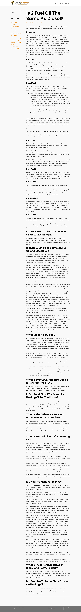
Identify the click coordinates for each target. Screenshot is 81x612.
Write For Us (59, 608)
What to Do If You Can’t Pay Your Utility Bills (15, 29)
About (55, 3)
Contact (67, 3)
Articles (61, 3)
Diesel (27, 23)
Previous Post (32, 600)
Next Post (65, 600)
